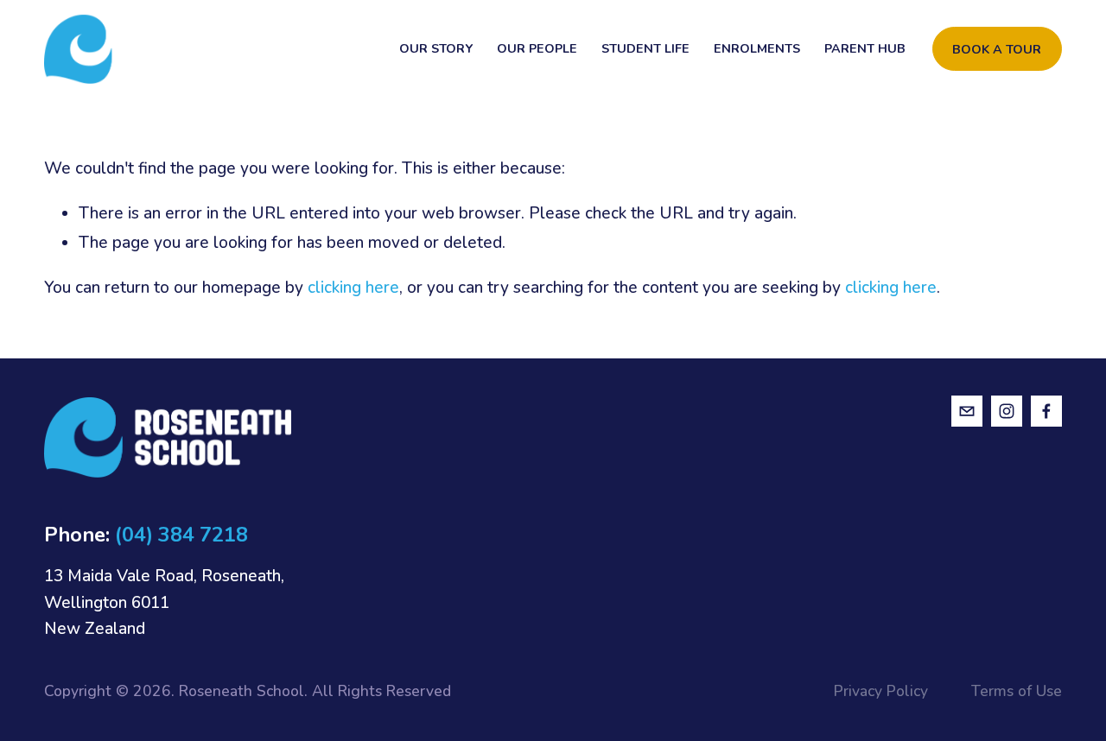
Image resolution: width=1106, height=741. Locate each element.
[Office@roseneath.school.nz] (966, 411)
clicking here (353, 287)
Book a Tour (996, 49)
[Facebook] (1046, 411)
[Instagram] (1006, 411)
